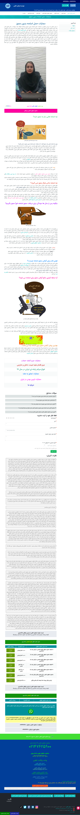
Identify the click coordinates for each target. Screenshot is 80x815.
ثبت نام (65, 5)
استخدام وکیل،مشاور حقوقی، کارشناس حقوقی (40, 796)
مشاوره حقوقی (53, 351)
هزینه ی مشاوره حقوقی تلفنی (19, 796)
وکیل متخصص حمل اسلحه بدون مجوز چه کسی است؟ (44, 396)
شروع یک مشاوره (24, 265)
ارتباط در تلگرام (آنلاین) (14, 813)
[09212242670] (31, 711)
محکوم (28, 159)
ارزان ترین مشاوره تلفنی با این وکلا (16, 198)
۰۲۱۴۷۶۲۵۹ (38, 746)
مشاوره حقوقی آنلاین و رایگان (30, 111)
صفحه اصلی (63, 13)
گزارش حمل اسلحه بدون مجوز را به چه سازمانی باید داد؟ (43, 404)
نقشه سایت (72, 812)
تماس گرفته (33, 198)
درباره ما (24, 13)
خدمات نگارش (56, 13)
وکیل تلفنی (38, 13)
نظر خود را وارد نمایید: (51, 434)
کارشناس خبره (26, 263)
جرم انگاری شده (22, 30)
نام (55, 421)
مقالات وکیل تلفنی (70, 796)
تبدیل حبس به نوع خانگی (35, 200)
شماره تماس (53, 428)
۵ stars (14, 418)
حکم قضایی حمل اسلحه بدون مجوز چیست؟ (46, 400)
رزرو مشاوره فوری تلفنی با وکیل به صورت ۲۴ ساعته (38, 737)
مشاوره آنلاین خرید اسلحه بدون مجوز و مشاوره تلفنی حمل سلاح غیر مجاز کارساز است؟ (37, 408)
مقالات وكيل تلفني (31, 13)
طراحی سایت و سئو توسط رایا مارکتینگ (64, 808)
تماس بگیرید (30, 253)
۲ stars (8, 418)
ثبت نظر (54, 451)
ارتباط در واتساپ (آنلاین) (5, 813)
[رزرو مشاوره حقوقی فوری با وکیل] (31, 340)
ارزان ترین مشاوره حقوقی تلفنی (42, 174)
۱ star (6, 418)
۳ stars (10, 418)
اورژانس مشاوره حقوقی (13, 788)
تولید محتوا (70, 810)
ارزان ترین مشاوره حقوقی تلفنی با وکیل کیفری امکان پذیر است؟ (42, 412)
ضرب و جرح (28, 326)
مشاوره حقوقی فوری (36, 243)
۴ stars (12, 418)
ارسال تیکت (71, 31)
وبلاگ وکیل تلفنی (59, 796)
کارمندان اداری (24, 232)
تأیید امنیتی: (50, 443)
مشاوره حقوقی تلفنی (49, 788)
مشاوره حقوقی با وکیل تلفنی (47, 13)
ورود (72, 5)
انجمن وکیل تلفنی (71, 13)
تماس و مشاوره (29, 236)
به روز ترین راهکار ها (10, 174)
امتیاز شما (54, 418)
